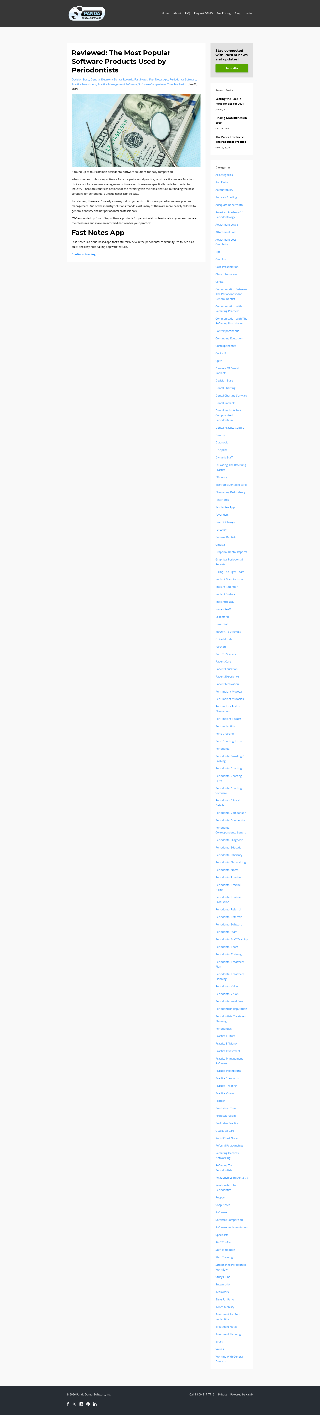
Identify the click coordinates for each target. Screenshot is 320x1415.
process (220, 1101)
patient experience (227, 676)
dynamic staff (224, 457)
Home (165, 13)
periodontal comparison (231, 813)
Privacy (222, 1394)
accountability (224, 190)
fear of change (225, 522)
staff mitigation (225, 1250)
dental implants (226, 403)
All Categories (224, 175)
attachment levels (227, 224)
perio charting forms (229, 741)
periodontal (223, 748)
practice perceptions (228, 1071)
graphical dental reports (231, 552)
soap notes (223, 1205)
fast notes (141, 79)
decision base (80, 79)
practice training (226, 1086)
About (177, 13)
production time (226, 1108)
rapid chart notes (227, 1138)
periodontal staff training (232, 939)
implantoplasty (225, 602)
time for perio (176, 84)
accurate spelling (226, 197)
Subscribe (232, 68)
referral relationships (229, 1145)
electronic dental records (117, 79)
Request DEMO (203, 13)
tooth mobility (225, 1307)
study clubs (223, 1277)
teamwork (222, 1292)
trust (219, 1342)
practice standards (227, 1078)
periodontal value (227, 986)
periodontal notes (227, 870)
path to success (226, 654)
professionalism (226, 1115)
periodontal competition (231, 820)
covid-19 (221, 353)
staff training (224, 1257)
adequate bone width (229, 205)
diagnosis (222, 442)
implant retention (227, 587)
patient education (227, 669)
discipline (222, 450)
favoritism (222, 514)
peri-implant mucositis (230, 699)
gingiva (220, 544)
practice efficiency (227, 1043)
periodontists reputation (231, 1009)
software (221, 1212)
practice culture (225, 1036)
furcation (221, 529)
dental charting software (232, 395)
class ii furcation (226, 274)
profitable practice (227, 1123)
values (220, 1349)
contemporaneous (227, 331)
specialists (222, 1235)
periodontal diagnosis (229, 840)
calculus (221, 259)
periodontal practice (228, 877)
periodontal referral (228, 909)
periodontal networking (231, 862)
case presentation (227, 267)
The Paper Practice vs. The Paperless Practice (231, 139)
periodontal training (229, 954)
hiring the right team (230, 572)
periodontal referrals (229, 917)
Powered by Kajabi (241, 1394)
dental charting (226, 388)
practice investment (84, 84)
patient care (223, 661)
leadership (223, 617)
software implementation (232, 1227)
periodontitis (224, 1028)
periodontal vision (227, 994)
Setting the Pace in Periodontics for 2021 (230, 101)
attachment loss (226, 232)
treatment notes (226, 1327)
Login (248, 13)
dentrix (95, 79)
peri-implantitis (225, 726)
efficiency (221, 477)
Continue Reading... (85, 254)
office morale (224, 639)
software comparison (152, 84)
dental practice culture (230, 427)
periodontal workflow (229, 1001)
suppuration (223, 1284)
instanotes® (223, 609)
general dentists (226, 537)
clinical (220, 282)
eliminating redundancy (230, 492)
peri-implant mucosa (229, 691)
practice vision (225, 1093)
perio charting (225, 733)
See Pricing (224, 13)
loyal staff (222, 624)
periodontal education (229, 847)
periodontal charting (229, 768)
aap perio (222, 182)
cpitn (219, 361)
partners (221, 646)
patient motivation (227, 684)
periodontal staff (226, 932)
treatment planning (228, 1334)
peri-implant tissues (229, 719)
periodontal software (183, 79)
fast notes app (158, 79)
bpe (218, 252)
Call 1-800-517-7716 (202, 1394)
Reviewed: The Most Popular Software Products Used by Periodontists (121, 61)
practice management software (117, 84)
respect (220, 1197)
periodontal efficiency (229, 855)
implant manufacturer (229, 579)
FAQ (187, 13)
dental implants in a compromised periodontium (228, 415)
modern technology (228, 631)
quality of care (225, 1131)
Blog (237, 13)
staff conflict (223, 1242)
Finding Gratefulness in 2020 (231, 120)
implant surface (225, 594)
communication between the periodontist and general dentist (231, 294)
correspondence (226, 346)
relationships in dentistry (232, 1177)
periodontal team (227, 947)
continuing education (229, 338)
